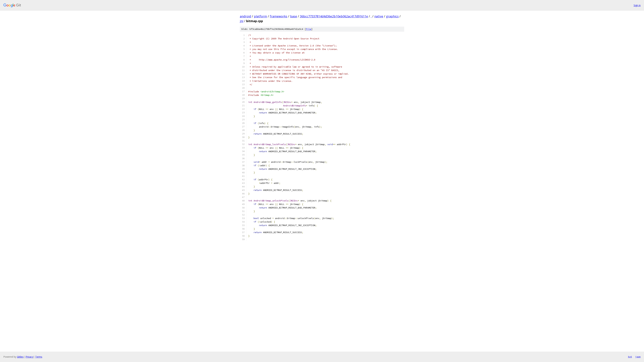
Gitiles (20, 356)
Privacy (29, 356)
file (308, 29)
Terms (38, 356)
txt (630, 356)
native (378, 16)
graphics (392, 16)
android (245, 16)
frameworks (278, 16)
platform (260, 16)
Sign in (637, 5)
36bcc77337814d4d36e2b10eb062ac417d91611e (334, 16)
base (293, 16)
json (638, 356)
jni (241, 21)
